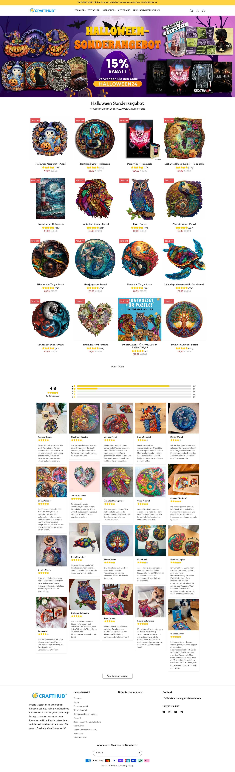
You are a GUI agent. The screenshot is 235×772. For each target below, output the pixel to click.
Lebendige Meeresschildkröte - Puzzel (184, 284)
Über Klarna (79, 726)
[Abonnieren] (139, 753)
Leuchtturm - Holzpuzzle (51, 224)
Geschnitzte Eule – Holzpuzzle (30, 761)
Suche (76, 702)
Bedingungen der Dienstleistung (87, 722)
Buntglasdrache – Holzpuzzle (95, 164)
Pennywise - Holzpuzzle (139, 164)
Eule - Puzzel (139, 224)
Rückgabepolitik (80, 710)
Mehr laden (117, 367)
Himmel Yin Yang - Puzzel (50, 284)
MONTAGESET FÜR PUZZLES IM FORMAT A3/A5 (139, 346)
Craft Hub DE (113, 766)
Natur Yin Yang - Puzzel (139, 284)
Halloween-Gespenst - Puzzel (50, 164)
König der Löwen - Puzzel (95, 224)
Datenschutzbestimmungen (85, 714)
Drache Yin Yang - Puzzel (51, 344)
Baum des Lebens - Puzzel (184, 344)
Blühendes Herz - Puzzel (95, 344)
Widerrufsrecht (80, 737)
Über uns (77, 699)
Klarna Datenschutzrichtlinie (86, 730)
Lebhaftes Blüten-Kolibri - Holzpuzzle (184, 164)
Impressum (78, 734)
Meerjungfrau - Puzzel (95, 284)
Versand (77, 718)
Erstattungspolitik (81, 706)
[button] (191, 10)
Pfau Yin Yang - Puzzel (184, 224)
